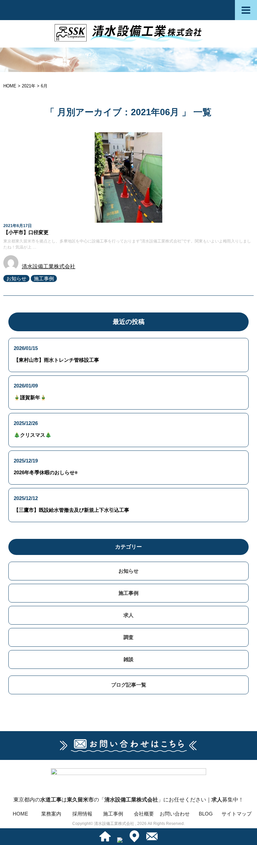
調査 (128, 637)
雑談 (128, 659)
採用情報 (82, 814)
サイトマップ (237, 814)
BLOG (206, 814)
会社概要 (144, 814)
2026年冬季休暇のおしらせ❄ (46, 472)
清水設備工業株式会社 (48, 266)
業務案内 (51, 814)
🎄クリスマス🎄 (33, 435)
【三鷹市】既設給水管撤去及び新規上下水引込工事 (71, 510)
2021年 (28, 85)
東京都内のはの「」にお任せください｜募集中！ (128, 799)
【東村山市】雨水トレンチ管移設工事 (56, 360)
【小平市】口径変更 (26, 232)
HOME (20, 814)
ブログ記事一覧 (128, 685)
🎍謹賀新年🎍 (30, 397)
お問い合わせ (175, 814)
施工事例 (44, 278)
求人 (128, 615)
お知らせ (16, 278)
